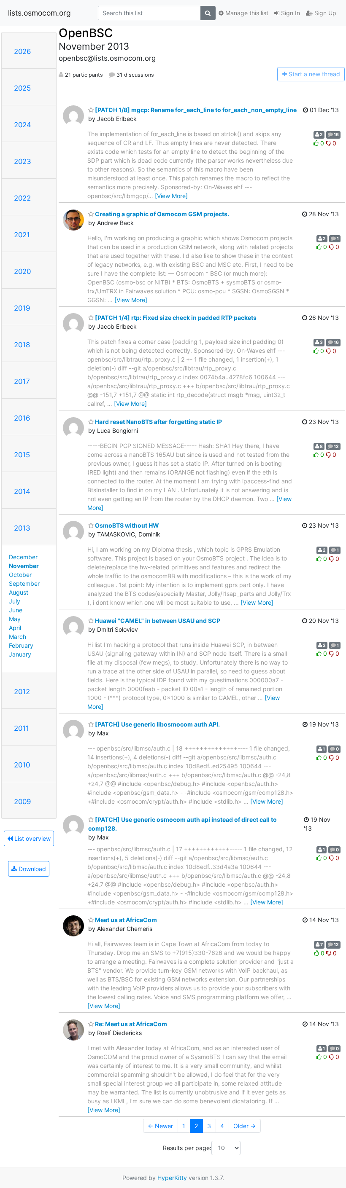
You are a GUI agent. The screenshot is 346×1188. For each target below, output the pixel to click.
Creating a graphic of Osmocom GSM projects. (161, 213)
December (23, 556)
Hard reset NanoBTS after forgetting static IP (158, 421)
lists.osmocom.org (39, 12)
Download (31, 868)
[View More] (171, 195)
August (18, 592)
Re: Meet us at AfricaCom (130, 1023)
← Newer (160, 1125)
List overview (32, 838)
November (24, 565)
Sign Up (324, 12)
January (20, 654)
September (24, 583)
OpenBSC (86, 33)
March (17, 636)
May (15, 618)
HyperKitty (172, 1177)
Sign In (289, 12)
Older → (244, 1125)
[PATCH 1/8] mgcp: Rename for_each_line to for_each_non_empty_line (195, 109)
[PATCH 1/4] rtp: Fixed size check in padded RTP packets (175, 317)
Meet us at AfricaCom (125, 919)
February (21, 645)
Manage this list (246, 12)
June (15, 610)
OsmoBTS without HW (126, 525)
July (14, 601)
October (20, 574)
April (15, 627)
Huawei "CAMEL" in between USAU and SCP (157, 620)
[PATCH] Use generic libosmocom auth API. (157, 724)
